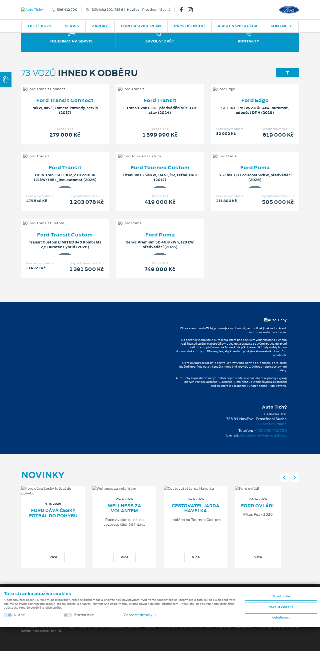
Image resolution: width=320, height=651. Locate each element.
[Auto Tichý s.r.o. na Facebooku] (183, 9)
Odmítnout (281, 618)
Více (53, 557)
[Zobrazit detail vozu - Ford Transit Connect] (57, 84)
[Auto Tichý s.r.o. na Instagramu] (192, 9)
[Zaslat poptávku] (73, 84)
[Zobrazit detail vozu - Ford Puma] (247, 151)
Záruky (100, 25)
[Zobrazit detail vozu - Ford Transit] (152, 84)
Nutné (19, 615)
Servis (72, 25)
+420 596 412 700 (270, 430)
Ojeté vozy (40, 25)
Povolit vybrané (281, 607)
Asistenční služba (238, 25)
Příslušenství (189, 25)
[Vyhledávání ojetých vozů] (287, 72)
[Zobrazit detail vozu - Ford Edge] (247, 84)
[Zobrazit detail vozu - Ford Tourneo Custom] (152, 151)
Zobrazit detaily (138, 614)
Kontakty (281, 25)
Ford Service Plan (141, 25)
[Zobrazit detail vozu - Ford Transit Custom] (57, 218)
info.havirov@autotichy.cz (263, 435)
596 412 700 (67, 9)
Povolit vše (281, 596)
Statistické (84, 615)
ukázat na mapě (272, 423)
